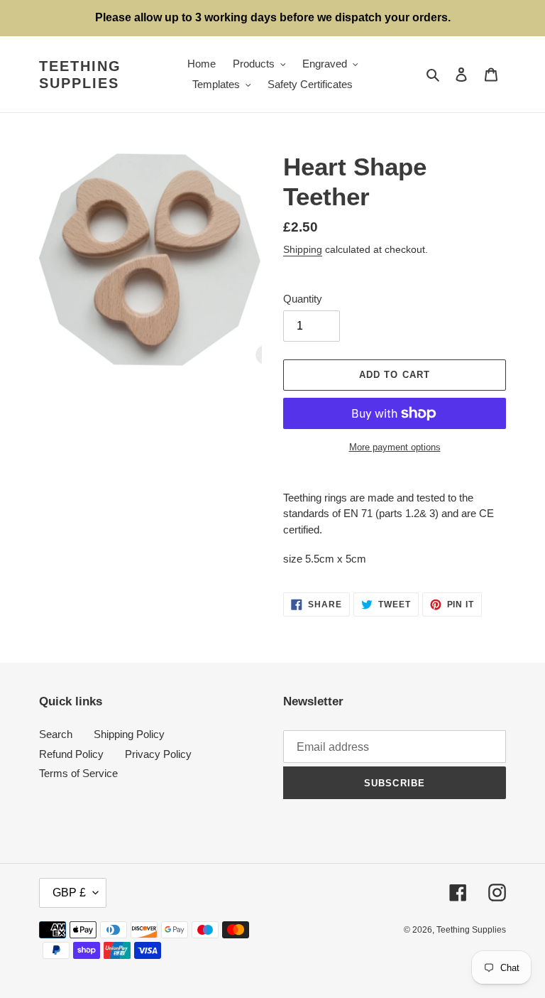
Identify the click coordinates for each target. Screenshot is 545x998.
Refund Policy (71, 754)
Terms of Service (78, 773)
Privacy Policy (158, 754)
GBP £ (69, 892)
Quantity (302, 299)
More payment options (395, 447)
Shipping (302, 249)
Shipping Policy (129, 734)
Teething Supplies (80, 74)
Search (55, 734)
